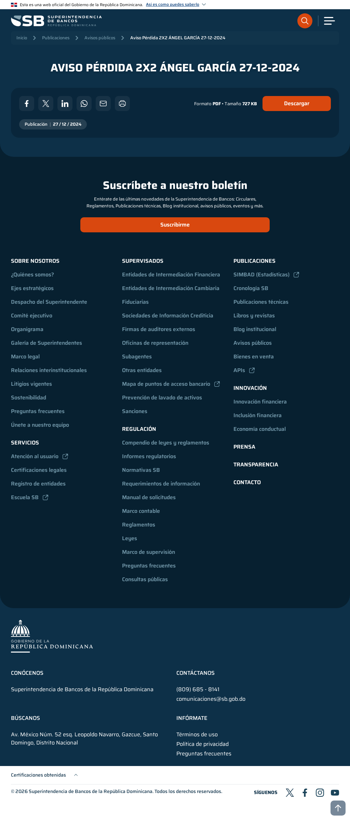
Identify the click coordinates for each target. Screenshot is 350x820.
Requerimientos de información (161, 483)
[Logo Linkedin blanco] (64, 103)
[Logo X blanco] (45, 103)
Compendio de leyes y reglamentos (165, 442)
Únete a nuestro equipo (40, 425)
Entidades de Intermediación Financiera (171, 274)
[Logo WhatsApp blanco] (84, 103)
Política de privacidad (202, 744)
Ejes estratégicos (32, 288)
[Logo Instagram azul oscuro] (320, 793)
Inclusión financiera (257, 415)
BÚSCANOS (25, 718)
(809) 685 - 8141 (197, 689)
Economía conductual (259, 429)
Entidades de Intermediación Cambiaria (170, 288)
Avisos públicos (99, 37)
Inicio (21, 37)
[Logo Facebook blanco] (26, 103)
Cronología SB (250, 288)
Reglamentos (138, 524)
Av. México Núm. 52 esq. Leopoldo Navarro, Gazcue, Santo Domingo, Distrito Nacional (84, 738)
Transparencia (255, 464)
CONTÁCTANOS (195, 673)
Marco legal (25, 356)
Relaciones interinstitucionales (49, 370)
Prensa (244, 446)
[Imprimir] (122, 103)
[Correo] (103, 103)
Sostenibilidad (28, 397)
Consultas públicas (145, 579)
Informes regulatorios (149, 456)
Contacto (247, 482)
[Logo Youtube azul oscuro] (335, 793)
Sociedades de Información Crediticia (167, 315)
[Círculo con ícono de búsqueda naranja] (304, 20)
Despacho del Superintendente (49, 302)
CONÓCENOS (27, 673)
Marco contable (141, 511)
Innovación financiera (260, 401)
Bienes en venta (253, 356)
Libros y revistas (254, 315)
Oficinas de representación (155, 343)
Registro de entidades (38, 483)
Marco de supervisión (148, 552)
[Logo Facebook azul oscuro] (305, 793)
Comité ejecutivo (31, 315)
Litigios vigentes (31, 384)
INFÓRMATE (191, 718)
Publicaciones (55, 37)
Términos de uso (197, 734)
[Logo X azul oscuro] (290, 793)
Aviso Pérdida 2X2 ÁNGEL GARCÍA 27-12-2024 (177, 37)
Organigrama (27, 329)
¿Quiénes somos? (32, 274)
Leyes (129, 538)
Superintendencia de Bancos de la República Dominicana (90, 791)
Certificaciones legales (39, 470)
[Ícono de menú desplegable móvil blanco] (329, 20)
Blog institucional (254, 329)
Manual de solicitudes (149, 497)
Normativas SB (141, 470)
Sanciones (134, 411)
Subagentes (137, 356)
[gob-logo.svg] (52, 635)
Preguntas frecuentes (38, 411)
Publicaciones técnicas (260, 302)
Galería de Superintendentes (46, 343)
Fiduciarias (135, 302)
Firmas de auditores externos (158, 329)
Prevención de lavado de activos (162, 397)
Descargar (296, 103)
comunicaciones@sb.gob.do (210, 699)
